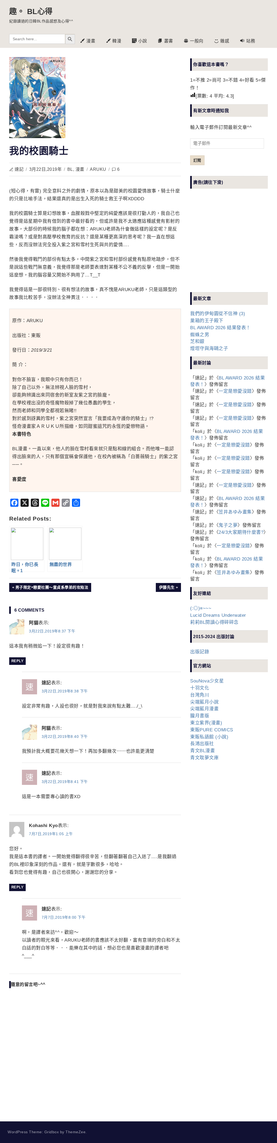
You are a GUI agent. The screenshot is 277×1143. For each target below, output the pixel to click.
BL (70, 169)
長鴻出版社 (202, 743)
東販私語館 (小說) (209, 736)
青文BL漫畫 (202, 750)
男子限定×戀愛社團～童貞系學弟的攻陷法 (51, 588)
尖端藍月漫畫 (204, 708)
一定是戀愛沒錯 (235, 391)
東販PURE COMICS (211, 729)
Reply (17, 661)
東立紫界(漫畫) (206, 722)
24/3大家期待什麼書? (241, 532)
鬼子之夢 (228, 525)
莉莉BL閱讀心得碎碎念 (214, 622)
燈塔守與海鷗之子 (209, 348)
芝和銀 (197, 341)
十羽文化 (199, 688)
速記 (19, 169)
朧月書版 (199, 715)
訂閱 (197, 160)
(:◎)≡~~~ (200, 608)
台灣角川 (199, 695)
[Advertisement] (230, 245)
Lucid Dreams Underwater (218, 615)
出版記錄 (199, 651)
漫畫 (79, 169)
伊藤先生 (167, 588)
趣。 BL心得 (31, 11)
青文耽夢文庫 (204, 757)
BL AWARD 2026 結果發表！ (220, 327)
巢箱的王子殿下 (206, 320)
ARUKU (98, 169)
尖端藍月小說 (204, 702)
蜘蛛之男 (199, 334)
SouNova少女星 (207, 681)
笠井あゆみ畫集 (235, 512)
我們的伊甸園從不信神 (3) (217, 313)
